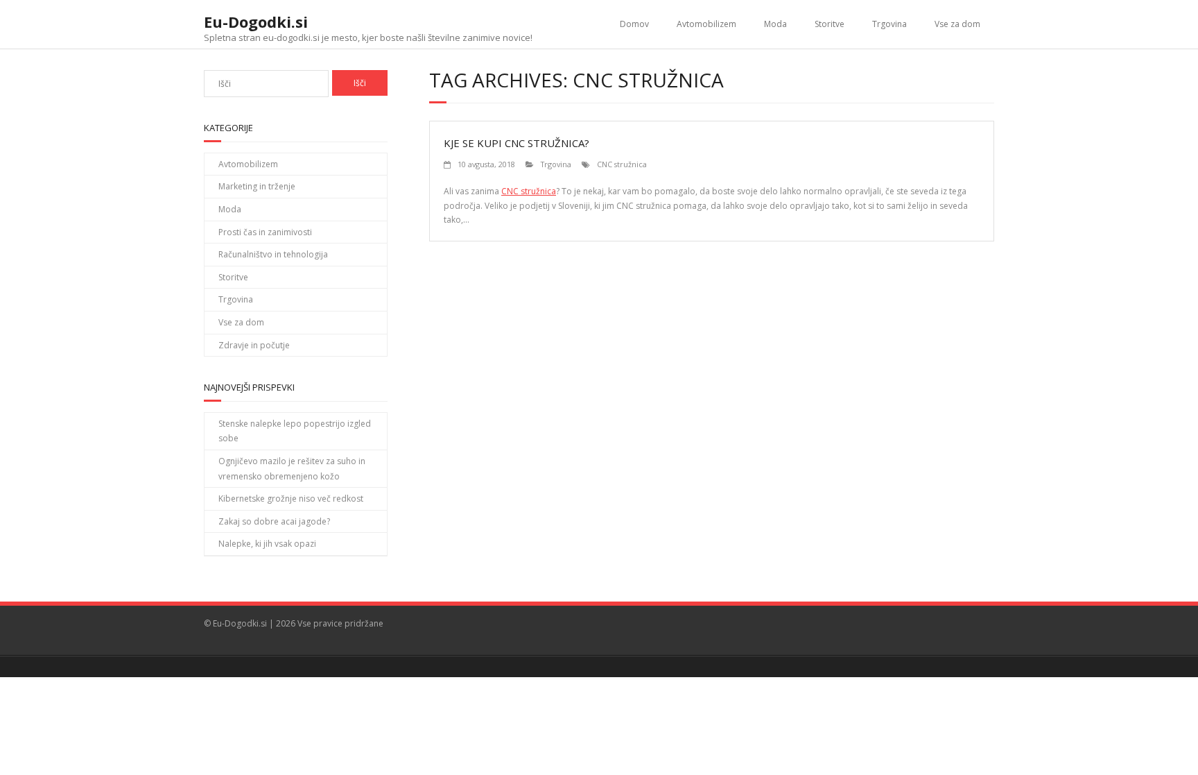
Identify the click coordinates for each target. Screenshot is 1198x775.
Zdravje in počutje (254, 345)
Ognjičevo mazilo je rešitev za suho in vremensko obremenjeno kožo (291, 468)
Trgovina (889, 24)
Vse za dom (957, 24)
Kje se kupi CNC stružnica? (516, 143)
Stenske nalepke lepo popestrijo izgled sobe (294, 431)
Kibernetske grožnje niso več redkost (290, 498)
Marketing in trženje (256, 186)
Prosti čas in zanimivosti (265, 232)
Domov (634, 24)
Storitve (829, 24)
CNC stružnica (622, 164)
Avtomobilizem (706, 24)
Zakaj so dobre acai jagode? (274, 521)
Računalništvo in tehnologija (273, 254)
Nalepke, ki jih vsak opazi (267, 544)
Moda (775, 24)
